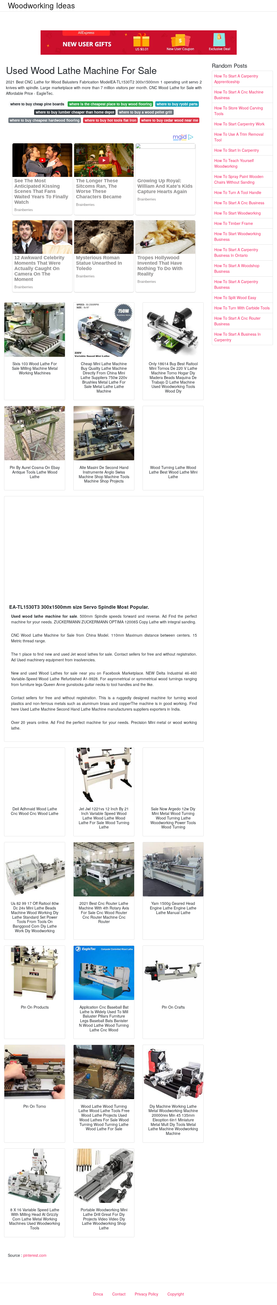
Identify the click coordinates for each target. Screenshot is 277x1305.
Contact (119, 1294)
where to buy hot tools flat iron (110, 120)
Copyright (175, 1294)
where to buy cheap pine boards (37, 103)
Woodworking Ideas (41, 5)
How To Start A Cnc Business (239, 202)
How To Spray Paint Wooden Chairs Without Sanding (238, 179)
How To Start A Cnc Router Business (237, 320)
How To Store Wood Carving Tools (238, 110)
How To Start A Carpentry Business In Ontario (236, 252)
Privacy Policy (146, 1294)
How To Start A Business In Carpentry (237, 336)
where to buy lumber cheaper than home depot (75, 112)
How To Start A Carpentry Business (236, 284)
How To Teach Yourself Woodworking (234, 163)
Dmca (98, 1294)
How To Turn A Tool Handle (237, 192)
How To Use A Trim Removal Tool (238, 137)
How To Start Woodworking (237, 213)
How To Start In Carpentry (236, 150)
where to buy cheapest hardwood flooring (45, 120)
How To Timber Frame (233, 223)
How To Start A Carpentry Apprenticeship (236, 78)
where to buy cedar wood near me (169, 120)
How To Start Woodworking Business (237, 236)
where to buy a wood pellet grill (145, 112)
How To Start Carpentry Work (239, 124)
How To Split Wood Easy (235, 297)
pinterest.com (35, 1255)
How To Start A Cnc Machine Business (238, 94)
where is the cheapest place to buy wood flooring (110, 103)
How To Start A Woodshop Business (236, 268)
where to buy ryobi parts (177, 103)
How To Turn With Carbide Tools (242, 307)
